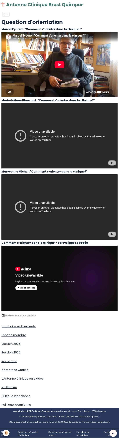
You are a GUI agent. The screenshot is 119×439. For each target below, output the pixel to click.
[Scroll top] (113, 433)
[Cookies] (6, 433)
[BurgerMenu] (6, 14)
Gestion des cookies (109, 433)
